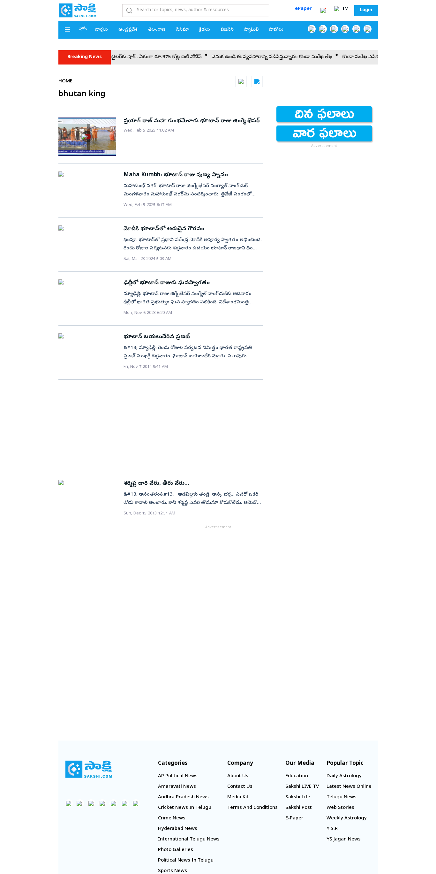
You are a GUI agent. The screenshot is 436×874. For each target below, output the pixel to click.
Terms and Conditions (252, 808)
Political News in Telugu (186, 860)
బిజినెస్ (227, 30)
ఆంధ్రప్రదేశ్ (128, 30)
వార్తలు (101, 30)
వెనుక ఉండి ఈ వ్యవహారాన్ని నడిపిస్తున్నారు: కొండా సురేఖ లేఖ (261, 57)
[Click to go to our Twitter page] (334, 29)
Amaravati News (177, 787)
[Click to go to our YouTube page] (356, 29)
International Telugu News (189, 839)
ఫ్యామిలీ (251, 30)
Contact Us (239, 787)
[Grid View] (241, 81)
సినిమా (182, 30)
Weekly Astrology (347, 818)
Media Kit (238, 797)
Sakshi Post (298, 808)
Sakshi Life (297, 797)
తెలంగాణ (157, 30)
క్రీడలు (204, 30)
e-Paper (294, 818)
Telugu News (342, 797)
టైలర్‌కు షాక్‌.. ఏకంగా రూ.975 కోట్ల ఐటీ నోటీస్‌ (145, 57)
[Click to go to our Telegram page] (125, 803)
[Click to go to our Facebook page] (312, 29)
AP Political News (178, 776)
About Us (237, 776)
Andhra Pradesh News (183, 797)
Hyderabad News (177, 829)
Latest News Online (349, 787)
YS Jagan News (344, 839)
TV (344, 9)
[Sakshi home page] (89, 769)
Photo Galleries (175, 850)
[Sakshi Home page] (77, 10)
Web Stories (340, 808)
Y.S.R (332, 829)
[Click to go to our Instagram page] (345, 29)
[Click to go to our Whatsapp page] (323, 29)
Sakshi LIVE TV (302, 787)
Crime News (171, 818)
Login (366, 10)
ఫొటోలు (276, 30)
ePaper (303, 9)
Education (296, 776)
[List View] (257, 81)
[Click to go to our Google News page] (368, 29)
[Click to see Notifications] (323, 10)
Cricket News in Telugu (184, 808)
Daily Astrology (344, 776)
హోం (83, 30)
